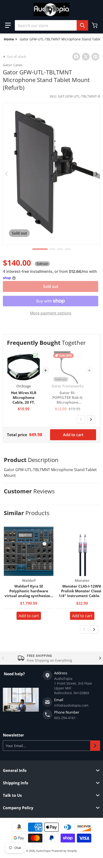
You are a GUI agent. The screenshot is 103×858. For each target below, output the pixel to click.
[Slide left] (6, 174)
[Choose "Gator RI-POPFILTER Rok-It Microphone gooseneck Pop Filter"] (79, 355)
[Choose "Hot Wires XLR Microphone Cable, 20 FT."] (35, 355)
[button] (8, 25)
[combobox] (51, 25)
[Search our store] (82, 25)
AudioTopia (43, 850)
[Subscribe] (95, 745)
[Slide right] (96, 174)
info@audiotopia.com (71, 705)
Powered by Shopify (64, 850)
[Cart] (95, 25)
